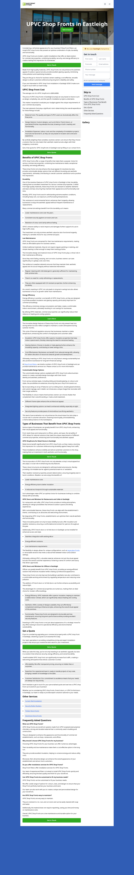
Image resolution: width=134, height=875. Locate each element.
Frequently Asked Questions (93, 114)
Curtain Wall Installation (33, 701)
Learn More (52, 319)
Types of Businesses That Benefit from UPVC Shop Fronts (95, 103)
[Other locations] (105, 4)
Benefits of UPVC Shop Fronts (94, 99)
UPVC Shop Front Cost (91, 96)
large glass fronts (73, 550)
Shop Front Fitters (30, 364)
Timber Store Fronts (32, 711)
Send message (97, 85)
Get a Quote (51, 152)
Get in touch (67, 30)
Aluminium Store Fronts (33, 716)
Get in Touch (51, 65)
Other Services (89, 111)
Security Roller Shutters (33, 706)
